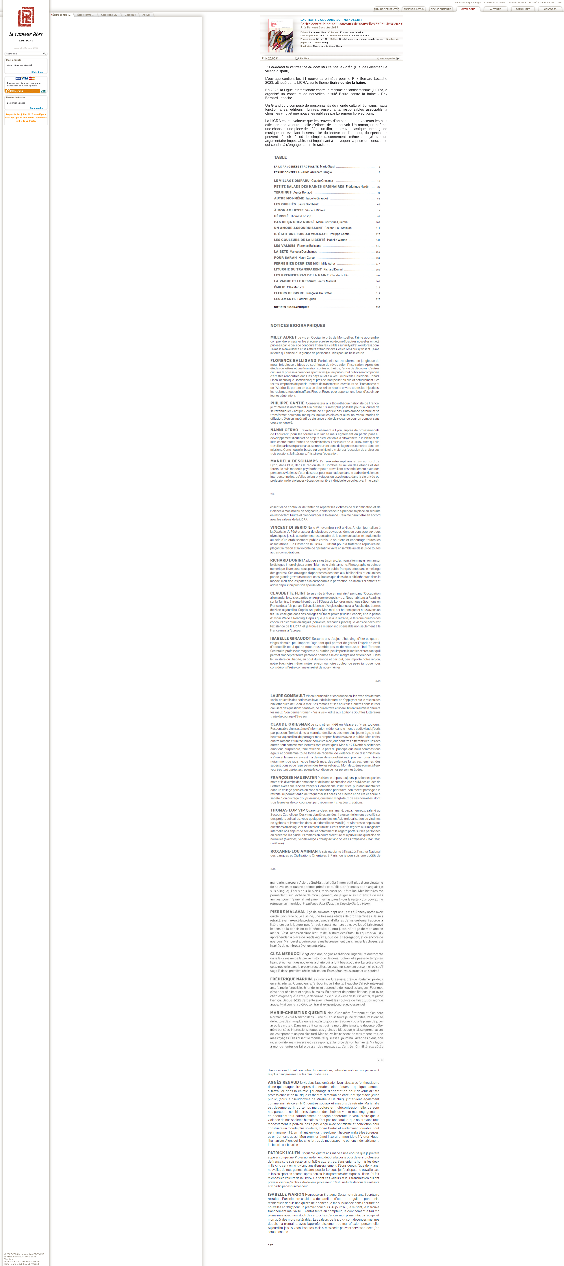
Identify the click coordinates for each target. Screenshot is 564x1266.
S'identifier (37, 72)
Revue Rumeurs (441, 9)
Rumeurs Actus (414, 9)
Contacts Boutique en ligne (467, 2)
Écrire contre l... (85, 14)
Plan (560, 2)
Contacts (550, 9)
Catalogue (468, 9)
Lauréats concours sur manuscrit (331, 20)
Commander (36, 108)
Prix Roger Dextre (386, 9)
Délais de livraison (517, 2)
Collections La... (109, 14)
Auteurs (495, 9)
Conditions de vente (494, 2)
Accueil (146, 14)
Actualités (523, 9)
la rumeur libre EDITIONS (31, 1254)
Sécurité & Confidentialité (542, 2)
